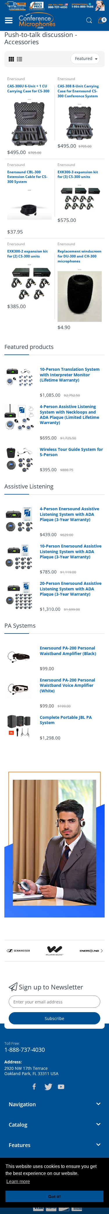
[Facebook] (34, 1086)
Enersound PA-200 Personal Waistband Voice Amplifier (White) (67, 685)
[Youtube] (61, 1086)
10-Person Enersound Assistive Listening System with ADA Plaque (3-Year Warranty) (70, 551)
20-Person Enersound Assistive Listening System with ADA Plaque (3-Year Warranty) (70, 589)
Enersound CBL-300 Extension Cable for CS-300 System (27, 177)
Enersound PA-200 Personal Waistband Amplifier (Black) (68, 650)
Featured (83, 58)
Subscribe (54, 1018)
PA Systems (20, 625)
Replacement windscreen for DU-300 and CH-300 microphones (79, 256)
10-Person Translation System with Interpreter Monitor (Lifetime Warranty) (70, 374)
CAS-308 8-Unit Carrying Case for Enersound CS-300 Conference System (78, 91)
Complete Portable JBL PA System (66, 720)
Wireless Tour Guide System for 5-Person (71, 452)
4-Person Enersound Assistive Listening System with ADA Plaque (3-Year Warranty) (69, 514)
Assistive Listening (28, 486)
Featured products (29, 347)
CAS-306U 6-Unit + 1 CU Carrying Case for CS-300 (28, 88)
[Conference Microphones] (37, 20)
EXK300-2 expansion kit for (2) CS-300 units (27, 254)
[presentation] (7, 950)
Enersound (16, 78)
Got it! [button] (54, 1196)
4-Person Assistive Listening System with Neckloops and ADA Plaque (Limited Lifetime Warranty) (69, 414)
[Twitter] (47, 1086)
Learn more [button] (18, 1181)
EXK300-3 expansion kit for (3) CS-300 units (78, 174)
